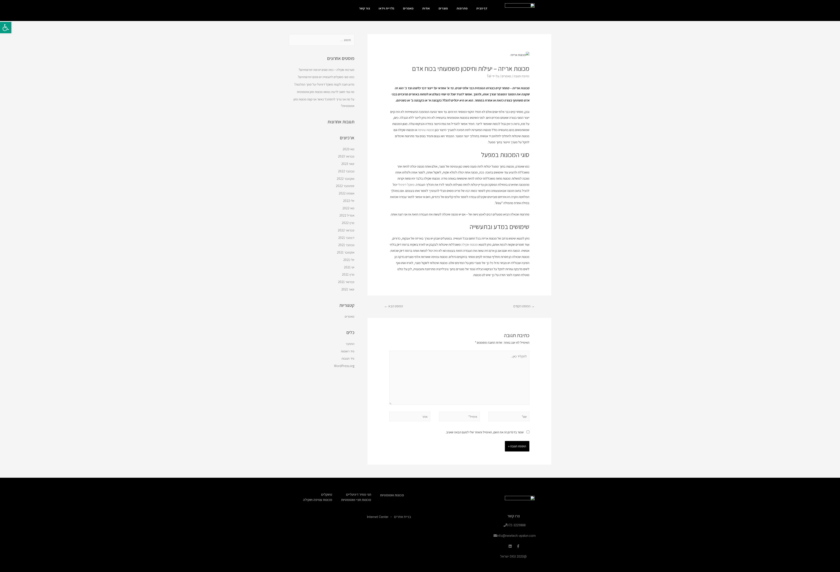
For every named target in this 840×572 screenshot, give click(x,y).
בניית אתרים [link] (402, 517)
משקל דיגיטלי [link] (406, 184)
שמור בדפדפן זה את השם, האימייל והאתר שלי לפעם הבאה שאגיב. (485, 432)
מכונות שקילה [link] (469, 244)
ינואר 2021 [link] (347, 289)
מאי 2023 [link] (348, 149)
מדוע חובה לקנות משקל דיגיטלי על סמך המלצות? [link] (324, 84)
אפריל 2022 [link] (346, 215)
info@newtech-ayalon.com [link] (516, 536)
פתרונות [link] (462, 8)
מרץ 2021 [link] (348, 274)
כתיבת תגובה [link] (521, 76)
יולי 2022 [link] (348, 201)
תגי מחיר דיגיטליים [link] (358, 494)
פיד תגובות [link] (347, 358)
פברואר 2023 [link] (346, 156)
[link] (5, 27)
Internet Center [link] (377, 517)
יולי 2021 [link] (348, 260)
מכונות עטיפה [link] (426, 130)
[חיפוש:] (321, 40)
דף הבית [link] (481, 8)
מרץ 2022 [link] (348, 223)
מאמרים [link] (408, 8)
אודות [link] (426, 8)
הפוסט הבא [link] (393, 306)
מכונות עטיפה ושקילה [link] (317, 499)
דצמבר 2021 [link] (346, 238)
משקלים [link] (326, 494)
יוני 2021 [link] (349, 267)
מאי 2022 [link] (348, 208)
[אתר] (409, 417)
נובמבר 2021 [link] (346, 245)
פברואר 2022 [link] (346, 230)
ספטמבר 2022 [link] (345, 186)
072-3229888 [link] (516, 525)
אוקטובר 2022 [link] (345, 179)
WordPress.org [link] (344, 366)
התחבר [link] (350, 344)
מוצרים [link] (443, 8)
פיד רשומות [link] (347, 351)
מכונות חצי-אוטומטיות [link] (356, 499)
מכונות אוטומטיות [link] (392, 495)
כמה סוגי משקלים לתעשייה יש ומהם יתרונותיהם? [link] (326, 77)
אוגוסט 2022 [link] (346, 193)
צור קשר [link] (364, 8)
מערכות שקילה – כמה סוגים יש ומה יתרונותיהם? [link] (326, 70)
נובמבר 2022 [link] (346, 171)
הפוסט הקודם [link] (524, 306)
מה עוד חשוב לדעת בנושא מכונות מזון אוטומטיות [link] (325, 92)
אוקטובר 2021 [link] (345, 252)
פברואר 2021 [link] (346, 282)
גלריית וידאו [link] (386, 8)
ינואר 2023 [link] (347, 164)
